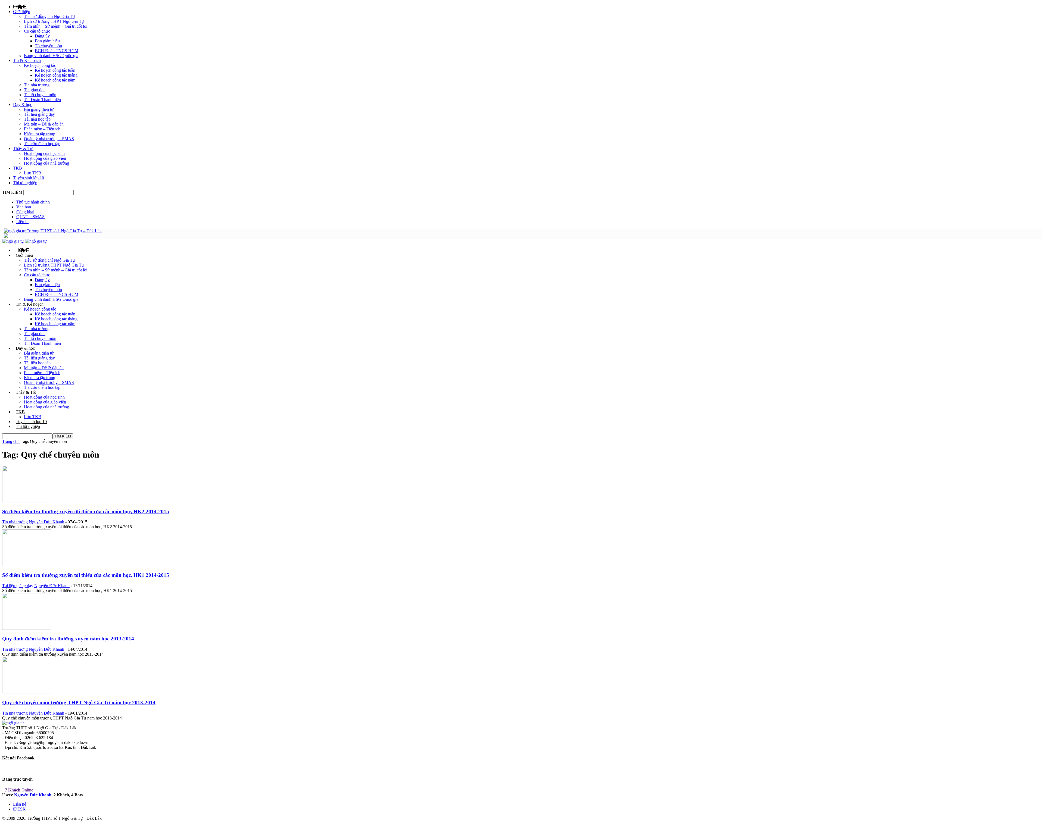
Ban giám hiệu (47, 41)
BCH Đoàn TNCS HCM (56, 50)
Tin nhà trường (36, 85)
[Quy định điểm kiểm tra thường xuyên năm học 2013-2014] (26, 628)
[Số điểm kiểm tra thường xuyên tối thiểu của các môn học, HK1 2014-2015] (26, 564)
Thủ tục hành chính (33, 202)
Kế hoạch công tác (40, 65)
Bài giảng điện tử (39, 109)
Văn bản (23, 207)
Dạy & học (22, 104)
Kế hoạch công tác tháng (56, 75)
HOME (20, 6)
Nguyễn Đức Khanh (46, 522)
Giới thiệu (21, 11)
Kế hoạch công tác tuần (55, 70)
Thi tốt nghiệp (25, 182)
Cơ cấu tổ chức (37, 31)
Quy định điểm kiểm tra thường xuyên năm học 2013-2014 (68, 638)
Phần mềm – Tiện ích (42, 129)
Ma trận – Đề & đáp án (44, 124)
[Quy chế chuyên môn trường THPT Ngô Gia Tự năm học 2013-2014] (26, 692)
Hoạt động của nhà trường (46, 163)
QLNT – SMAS (30, 216)
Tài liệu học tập (37, 119)
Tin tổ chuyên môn (40, 94)
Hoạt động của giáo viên (45, 158)
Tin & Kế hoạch (27, 60)
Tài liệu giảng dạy (39, 114)
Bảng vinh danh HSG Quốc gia (51, 55)
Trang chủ (11, 441)
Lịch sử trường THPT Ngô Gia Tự (54, 21)
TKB (17, 168)
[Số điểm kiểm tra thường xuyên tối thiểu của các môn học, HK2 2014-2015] (26, 501)
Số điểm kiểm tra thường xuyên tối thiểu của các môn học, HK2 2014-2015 (85, 511)
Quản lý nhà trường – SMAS (49, 138)
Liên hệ (22, 221)
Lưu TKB (32, 173)
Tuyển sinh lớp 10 (28, 178)
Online (19, 790)
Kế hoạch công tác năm (55, 80)
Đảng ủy (42, 36)
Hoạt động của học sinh (44, 153)
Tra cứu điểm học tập (42, 143)
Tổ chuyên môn (48, 45)
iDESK (19, 809)
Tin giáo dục (34, 89)
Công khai (25, 211)
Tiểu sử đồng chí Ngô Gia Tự (49, 16)
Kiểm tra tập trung (39, 134)
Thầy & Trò (23, 148)
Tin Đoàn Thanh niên (42, 99)
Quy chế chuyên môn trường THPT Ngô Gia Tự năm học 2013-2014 (79, 702)
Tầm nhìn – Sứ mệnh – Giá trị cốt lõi (55, 26)
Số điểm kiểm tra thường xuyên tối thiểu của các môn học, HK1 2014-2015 (85, 575)
